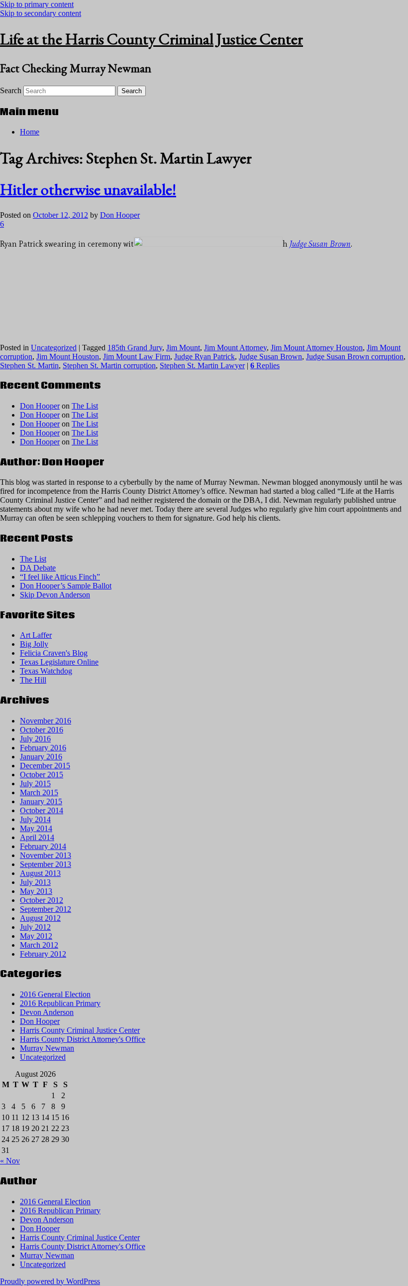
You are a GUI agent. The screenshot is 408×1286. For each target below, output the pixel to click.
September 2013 (45, 864)
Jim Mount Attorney (235, 347)
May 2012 (36, 936)
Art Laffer (36, 635)
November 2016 (45, 720)
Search (10, 90)
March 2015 (39, 792)
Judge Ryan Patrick (204, 356)
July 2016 (35, 738)
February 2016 (43, 747)
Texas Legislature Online (59, 662)
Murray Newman (47, 1048)
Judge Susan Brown (270, 356)
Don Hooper (120, 215)
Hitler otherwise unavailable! (88, 189)
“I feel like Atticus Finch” (60, 576)
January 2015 (41, 801)
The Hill (33, 680)
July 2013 (35, 882)
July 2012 (35, 927)
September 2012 (45, 909)
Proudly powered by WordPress (50, 1281)
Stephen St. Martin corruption (109, 365)
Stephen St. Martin (29, 365)
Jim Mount (183, 347)
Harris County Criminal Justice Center (80, 1030)
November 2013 (45, 855)
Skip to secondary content (40, 13)
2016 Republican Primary (60, 1003)
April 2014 (37, 837)
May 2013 (36, 891)
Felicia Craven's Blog (54, 653)
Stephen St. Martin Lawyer (202, 365)
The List (85, 406)
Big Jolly (34, 644)
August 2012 (40, 918)
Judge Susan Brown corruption (355, 356)
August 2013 (40, 873)
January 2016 (41, 756)
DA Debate (38, 568)
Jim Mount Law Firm (136, 356)
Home (29, 132)
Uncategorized (54, 347)
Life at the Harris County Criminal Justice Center (151, 38)
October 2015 (41, 774)
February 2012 (43, 954)
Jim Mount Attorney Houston (317, 347)
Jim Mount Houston (67, 356)
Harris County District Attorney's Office (82, 1039)
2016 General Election (55, 994)
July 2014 (35, 819)
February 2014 (43, 846)
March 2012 (39, 945)
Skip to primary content (37, 4)
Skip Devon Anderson (55, 594)
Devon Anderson (47, 1012)
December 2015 (45, 765)
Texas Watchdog (46, 671)
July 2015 (35, 783)
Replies (265, 365)
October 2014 (41, 810)
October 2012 (41, 900)
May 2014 (36, 828)
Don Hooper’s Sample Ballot (65, 585)
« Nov (10, 1160)
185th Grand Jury (134, 347)
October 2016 (41, 729)
